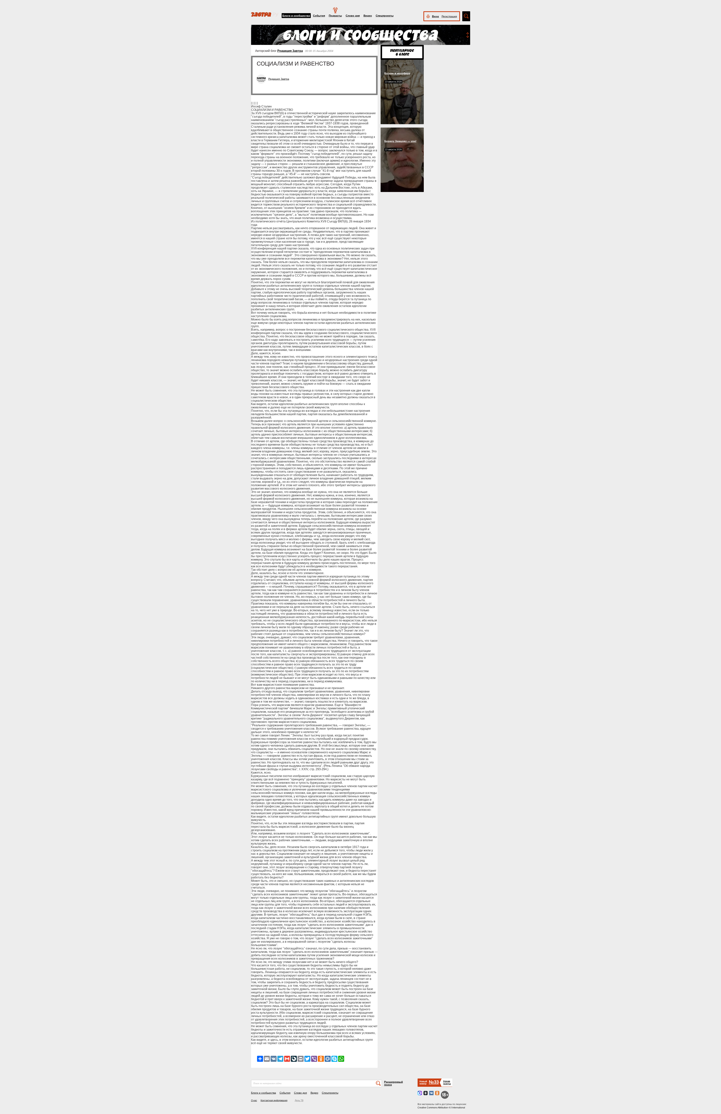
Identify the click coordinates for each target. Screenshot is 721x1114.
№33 (434, 1082)
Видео (368, 15)
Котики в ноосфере (397, 73)
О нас (254, 1100)
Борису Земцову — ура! (400, 141)
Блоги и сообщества (296, 15)
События (319, 15)
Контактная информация (274, 1100)
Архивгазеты (447, 1082)
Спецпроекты (385, 15)
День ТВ (299, 1100)
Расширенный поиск (393, 1083)
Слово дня (353, 15)
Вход (435, 16)
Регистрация (449, 16)
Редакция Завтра (290, 50)
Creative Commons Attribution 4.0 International (441, 1107)
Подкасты (335, 15)
